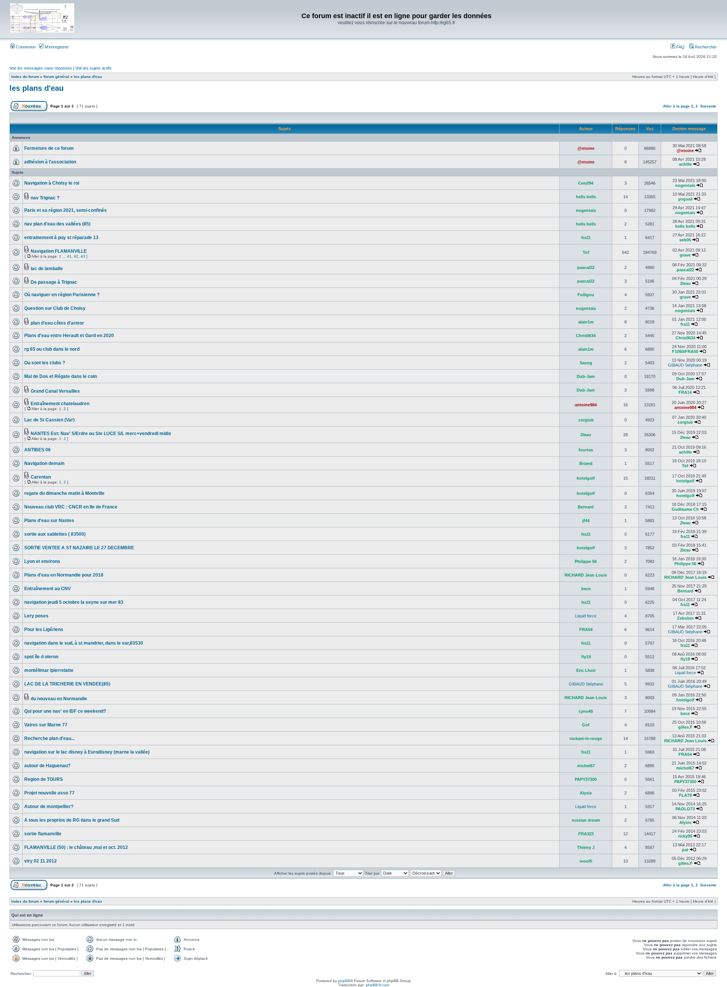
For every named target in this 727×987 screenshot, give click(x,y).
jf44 (586, 520)
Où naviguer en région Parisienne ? (62, 294)
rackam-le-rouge (585, 738)
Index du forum (25, 77)
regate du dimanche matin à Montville (64, 493)
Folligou (585, 294)
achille (685, 164)
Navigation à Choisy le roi (51, 183)
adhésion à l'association (50, 162)
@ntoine (585, 148)
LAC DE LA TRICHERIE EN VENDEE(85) (67, 684)
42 (76, 256)
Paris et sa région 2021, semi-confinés (65, 210)
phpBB (344, 981)
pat (685, 849)
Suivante (708, 106)
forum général (56, 77)
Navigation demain (44, 463)
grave (685, 255)
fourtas (586, 450)
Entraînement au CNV (47, 588)
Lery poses (36, 616)
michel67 (586, 765)
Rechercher (705, 47)
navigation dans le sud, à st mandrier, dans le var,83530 (83, 643)
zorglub (586, 420)
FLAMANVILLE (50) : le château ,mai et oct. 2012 (76, 847)
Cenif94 (585, 183)
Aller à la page (676, 106)
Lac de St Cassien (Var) (49, 420)
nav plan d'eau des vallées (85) (57, 224)
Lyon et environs (42, 561)
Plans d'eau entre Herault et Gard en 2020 (69, 335)
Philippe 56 (586, 561)
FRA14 (685, 392)
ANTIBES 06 (37, 449)
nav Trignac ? (45, 198)
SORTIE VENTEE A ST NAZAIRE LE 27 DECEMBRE (79, 547)
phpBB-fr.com (377, 985)
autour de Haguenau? (47, 765)
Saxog (586, 363)
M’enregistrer (56, 47)
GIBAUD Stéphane (685, 365)
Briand (586, 463)
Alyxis (586, 793)
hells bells (586, 196)
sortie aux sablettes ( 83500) (55, 534)
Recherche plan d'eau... (49, 738)
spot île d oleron (41, 656)
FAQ (680, 47)
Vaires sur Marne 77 (45, 724)
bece (586, 588)
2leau (685, 283)
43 (83, 256)
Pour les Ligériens (43, 629)
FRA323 (586, 834)
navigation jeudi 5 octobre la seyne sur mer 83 (73, 602)
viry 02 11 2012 (40, 861)
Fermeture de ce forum (49, 148)
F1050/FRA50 (685, 351)
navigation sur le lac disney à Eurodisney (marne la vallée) (87, 752)
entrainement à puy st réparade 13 (61, 237)
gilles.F (685, 727)
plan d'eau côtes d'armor (57, 323)
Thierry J (585, 847)
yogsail (685, 199)
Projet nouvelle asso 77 (49, 793)
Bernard (586, 507)
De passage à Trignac (54, 282)
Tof (586, 252)
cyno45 (586, 711)
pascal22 (585, 267)
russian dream (586, 820)
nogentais (685, 185)
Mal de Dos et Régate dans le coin (60, 376)
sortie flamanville (42, 833)
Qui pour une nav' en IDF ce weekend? (65, 711)
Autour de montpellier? (48, 806)
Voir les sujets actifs (93, 68)
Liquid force (585, 616)
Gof (586, 725)
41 (69, 256)
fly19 (586, 656)
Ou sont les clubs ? (44, 362)
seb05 (685, 240)
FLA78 (685, 795)
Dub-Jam (586, 376)
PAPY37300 (586, 779)
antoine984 (586, 405)
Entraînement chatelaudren (60, 403)
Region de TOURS (43, 779)
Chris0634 (586, 335)
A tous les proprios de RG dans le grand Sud (71, 820)
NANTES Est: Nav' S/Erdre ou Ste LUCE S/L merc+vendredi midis (101, 433)
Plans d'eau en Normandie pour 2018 (63, 575)
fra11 (586, 237)
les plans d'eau (88, 77)
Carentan (41, 477)
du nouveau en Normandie (59, 698)
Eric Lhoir (586, 670)
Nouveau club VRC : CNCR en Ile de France (70, 507)
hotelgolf (586, 478)
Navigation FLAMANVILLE (59, 251)
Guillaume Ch (685, 509)
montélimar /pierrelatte (48, 670)
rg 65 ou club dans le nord (52, 349)
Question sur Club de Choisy (55, 308)
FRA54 (586, 629)
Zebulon (685, 618)
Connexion (25, 47)
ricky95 (685, 836)
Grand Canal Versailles (55, 391)
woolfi (586, 861)
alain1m (586, 322)
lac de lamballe (47, 268)
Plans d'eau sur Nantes (49, 520)
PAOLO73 (685, 809)
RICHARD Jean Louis (586, 575)
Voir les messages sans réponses (40, 68)
